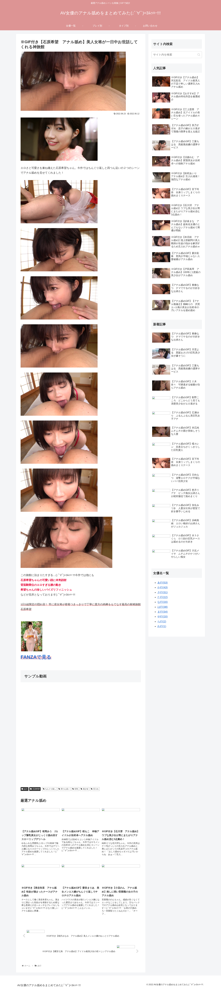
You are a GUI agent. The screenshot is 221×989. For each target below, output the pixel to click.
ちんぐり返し (50, 789)
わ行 (161, 626)
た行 (162, 597)
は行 (162, 606)
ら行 (161, 621)
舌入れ (96, 789)
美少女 (85, 789)
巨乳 (76, 789)
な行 (162, 601)
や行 (162, 616)
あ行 (26, 789)
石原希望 (36, 789)
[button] (198, 54)
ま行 (162, 611)
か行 (162, 587)
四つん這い (65, 789)
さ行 (162, 592)
